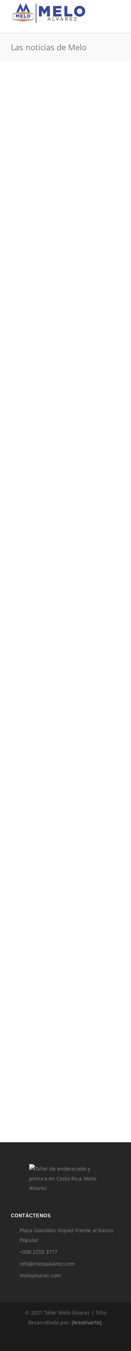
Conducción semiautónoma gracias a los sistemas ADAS (60, 180)
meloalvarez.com (40, 1275)
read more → (57, 228)
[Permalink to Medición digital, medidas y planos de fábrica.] (65, 929)
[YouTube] (97, 1339)
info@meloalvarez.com (47, 1263)
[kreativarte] (87, 1322)
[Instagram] (49, 1339)
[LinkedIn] (65, 1339)
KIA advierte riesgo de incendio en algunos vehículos (64, 758)
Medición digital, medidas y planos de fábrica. (59, 1002)
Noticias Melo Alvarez (40, 265)
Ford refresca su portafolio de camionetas (63, 383)
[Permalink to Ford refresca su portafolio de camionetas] (65, 330)
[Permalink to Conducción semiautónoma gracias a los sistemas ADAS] (65, 122)
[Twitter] (81, 1339)
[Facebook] (33, 1339)
